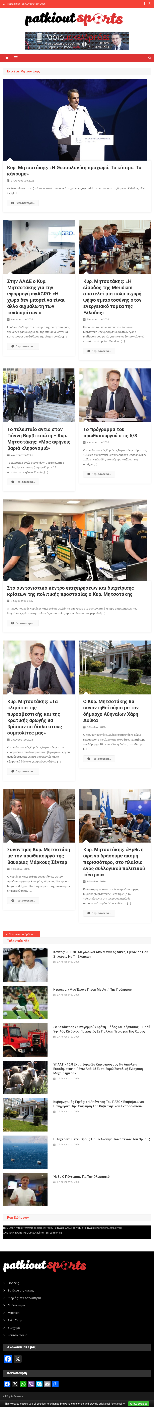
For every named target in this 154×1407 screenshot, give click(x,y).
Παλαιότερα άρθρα (21, 934)
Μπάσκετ (13, 1313)
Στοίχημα (14, 1328)
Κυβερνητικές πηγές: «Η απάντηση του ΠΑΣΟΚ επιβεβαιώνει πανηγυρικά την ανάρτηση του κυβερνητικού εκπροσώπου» (98, 1104)
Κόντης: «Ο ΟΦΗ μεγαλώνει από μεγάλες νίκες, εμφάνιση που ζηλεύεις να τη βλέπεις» (100, 954)
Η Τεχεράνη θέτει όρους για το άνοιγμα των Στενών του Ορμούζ (101, 1139)
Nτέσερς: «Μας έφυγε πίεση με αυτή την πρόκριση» (92, 989)
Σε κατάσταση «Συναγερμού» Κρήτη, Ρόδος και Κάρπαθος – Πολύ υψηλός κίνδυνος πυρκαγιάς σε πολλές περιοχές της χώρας (101, 1029)
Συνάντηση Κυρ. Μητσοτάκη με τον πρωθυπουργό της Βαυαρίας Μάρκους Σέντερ (38, 856)
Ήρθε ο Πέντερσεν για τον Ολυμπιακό (81, 1177)
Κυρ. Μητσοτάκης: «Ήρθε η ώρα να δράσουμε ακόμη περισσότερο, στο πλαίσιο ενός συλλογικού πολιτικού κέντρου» (114, 862)
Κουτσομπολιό (17, 1335)
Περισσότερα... (24, 203)
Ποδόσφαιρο (16, 1305)
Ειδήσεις (13, 1283)
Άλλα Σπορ (15, 1320)
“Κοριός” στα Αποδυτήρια (24, 1298)
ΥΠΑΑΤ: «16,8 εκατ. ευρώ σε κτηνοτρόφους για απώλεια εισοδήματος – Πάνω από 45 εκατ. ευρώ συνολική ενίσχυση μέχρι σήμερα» (98, 1068)
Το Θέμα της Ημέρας (21, 1290)
